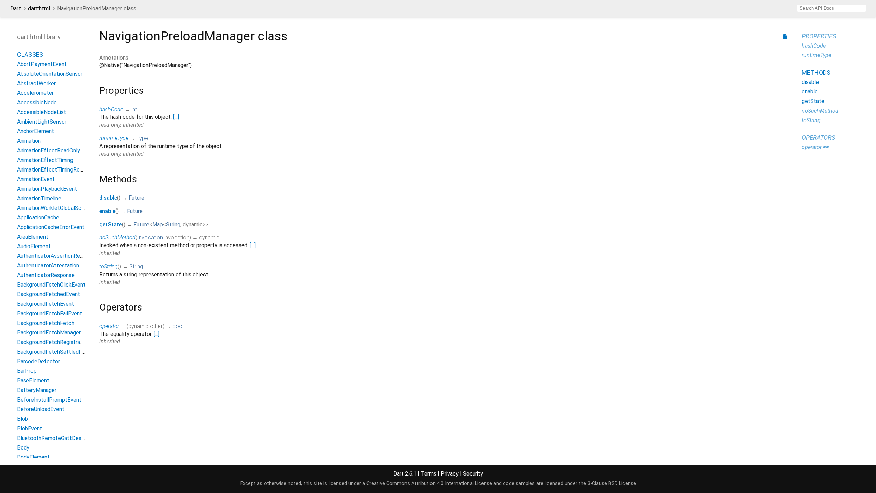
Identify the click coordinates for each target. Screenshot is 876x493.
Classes (30, 54)
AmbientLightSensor (41, 121)
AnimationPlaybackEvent (47, 189)
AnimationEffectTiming (45, 160)
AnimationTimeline (39, 198)
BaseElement (33, 380)
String (173, 224)
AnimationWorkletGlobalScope (54, 208)
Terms (428, 473)
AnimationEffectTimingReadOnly (56, 169)
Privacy (450, 473)
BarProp (27, 371)
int (134, 109)
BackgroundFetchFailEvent (49, 313)
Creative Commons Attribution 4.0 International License (429, 483)
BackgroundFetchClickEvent (51, 284)
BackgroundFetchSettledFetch (55, 352)
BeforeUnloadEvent (40, 409)
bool (177, 326)
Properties (819, 36)
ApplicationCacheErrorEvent (51, 227)
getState (110, 224)
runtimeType (113, 138)
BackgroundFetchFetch (45, 323)
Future (136, 197)
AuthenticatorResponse (46, 275)
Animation (29, 141)
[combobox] (831, 8)
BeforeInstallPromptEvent (49, 399)
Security (473, 473)
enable (107, 211)
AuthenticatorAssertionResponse (57, 256)
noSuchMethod (117, 237)
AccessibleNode (37, 102)
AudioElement (34, 246)
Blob (22, 419)
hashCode (111, 109)
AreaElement (32, 236)
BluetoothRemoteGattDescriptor (57, 438)
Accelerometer (35, 93)
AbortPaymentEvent (42, 64)
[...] (176, 117)
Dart (15, 8)
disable (108, 197)
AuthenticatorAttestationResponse (60, 265)
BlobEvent (29, 428)
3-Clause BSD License (612, 483)
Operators (818, 137)
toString (108, 266)
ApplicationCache (38, 217)
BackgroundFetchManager (49, 332)
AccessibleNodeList (41, 112)
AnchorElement (35, 131)
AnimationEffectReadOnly (48, 150)
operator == (113, 326)
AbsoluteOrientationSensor (49, 74)
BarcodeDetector (38, 361)
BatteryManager (36, 390)
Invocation (150, 237)
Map (157, 224)
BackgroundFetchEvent (45, 304)
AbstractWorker (36, 83)
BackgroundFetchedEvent (48, 294)
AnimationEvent (36, 179)
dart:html (39, 8)
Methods (816, 72)
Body (23, 447)
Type (142, 138)
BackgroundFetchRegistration (53, 342)
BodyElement (33, 457)
